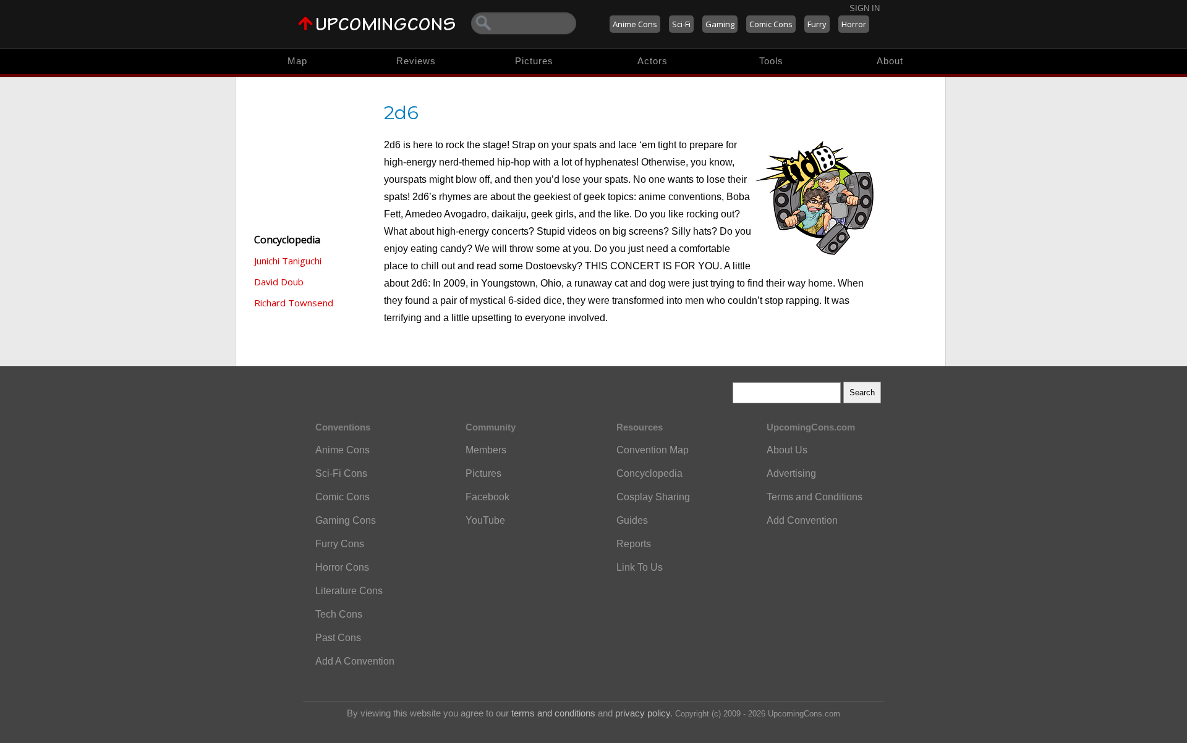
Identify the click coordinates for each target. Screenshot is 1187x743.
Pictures (534, 61)
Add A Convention (354, 661)
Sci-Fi (681, 24)
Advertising (791, 473)
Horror (853, 24)
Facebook (487, 497)
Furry (817, 24)
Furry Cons (339, 544)
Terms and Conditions (814, 497)
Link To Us (639, 567)
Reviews (416, 61)
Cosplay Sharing (653, 497)
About (890, 61)
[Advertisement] (310, 154)
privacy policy (642, 713)
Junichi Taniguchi (287, 260)
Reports (633, 544)
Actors (652, 61)
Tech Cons (338, 614)
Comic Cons (771, 24)
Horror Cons (342, 567)
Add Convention (802, 520)
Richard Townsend (293, 302)
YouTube (485, 520)
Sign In (864, 8)
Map (297, 61)
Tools (771, 61)
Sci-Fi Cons (341, 473)
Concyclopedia (649, 473)
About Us (787, 450)
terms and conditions (553, 713)
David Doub (279, 281)
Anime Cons (635, 24)
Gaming (719, 24)
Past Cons (338, 637)
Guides (632, 520)
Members (486, 450)
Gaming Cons (345, 520)
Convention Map (652, 450)
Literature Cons (349, 591)
